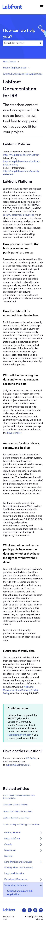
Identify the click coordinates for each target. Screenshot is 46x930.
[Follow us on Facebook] (24, 910)
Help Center (9, 61)
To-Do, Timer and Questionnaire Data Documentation (19, 796)
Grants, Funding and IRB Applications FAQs (21, 824)
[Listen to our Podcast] (35, 910)
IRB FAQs (31, 758)
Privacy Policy (14, 433)
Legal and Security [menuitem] (14, 873)
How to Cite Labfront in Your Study (17, 811)
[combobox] (20, 43)
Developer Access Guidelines (15, 804)
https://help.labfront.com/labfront (21, 155)
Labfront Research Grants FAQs (16, 818)
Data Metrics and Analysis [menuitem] (18, 861)
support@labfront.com (19, 734)
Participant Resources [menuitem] (15, 879)
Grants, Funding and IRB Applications (22, 74)
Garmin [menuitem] (8, 844)
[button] (41, 832)
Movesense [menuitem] (10, 850)
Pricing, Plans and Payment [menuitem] (18, 867)
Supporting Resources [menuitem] (15, 885)
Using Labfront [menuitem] (12, 838)
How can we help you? (19, 33)
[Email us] (41, 910)
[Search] (40, 43)
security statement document (18, 214)
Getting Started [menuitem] (12, 832)
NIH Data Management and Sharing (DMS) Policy (20, 690)
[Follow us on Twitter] (30, 910)
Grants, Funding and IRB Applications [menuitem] (20, 892)
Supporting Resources (14, 67)
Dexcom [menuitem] (8, 856)
